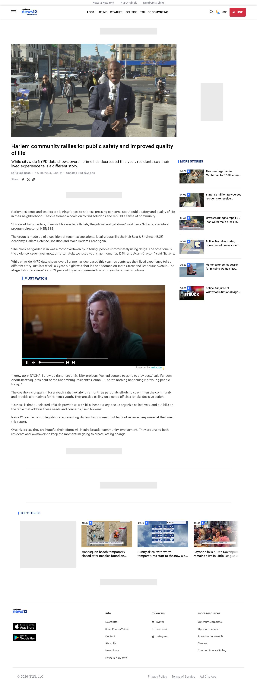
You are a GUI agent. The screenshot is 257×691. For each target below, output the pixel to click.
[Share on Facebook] (22, 179)
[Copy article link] (33, 179)
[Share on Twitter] (28, 179)
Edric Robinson (21, 173)
